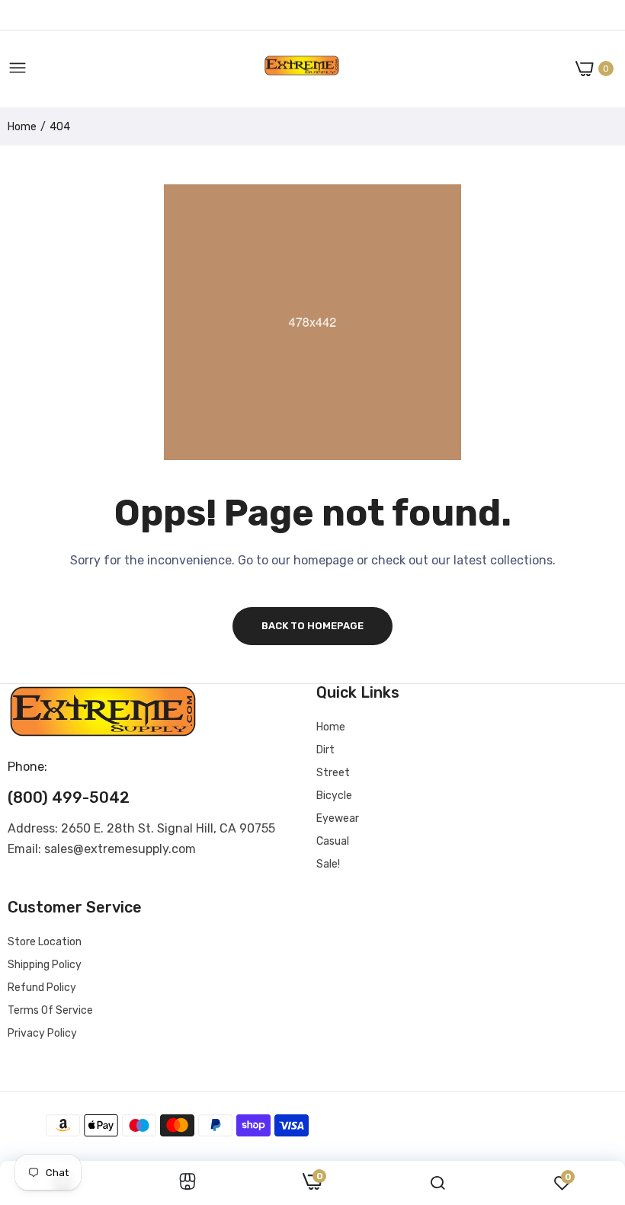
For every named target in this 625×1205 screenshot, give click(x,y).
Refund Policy (42, 987)
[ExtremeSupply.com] (302, 69)
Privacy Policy (42, 1033)
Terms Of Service (50, 1010)
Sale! (328, 864)
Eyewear (337, 818)
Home (22, 126)
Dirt (325, 749)
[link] (187, 1183)
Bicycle (334, 795)
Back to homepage (312, 625)
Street (333, 772)
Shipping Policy (45, 964)
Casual (332, 841)
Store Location (45, 941)
